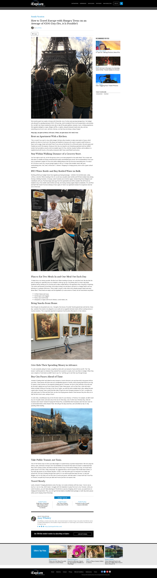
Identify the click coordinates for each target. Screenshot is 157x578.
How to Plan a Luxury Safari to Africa (94, 562)
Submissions (89, 572)
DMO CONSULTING (107, 3)
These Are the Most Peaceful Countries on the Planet (57, 562)
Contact (65, 572)
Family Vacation (37, 17)
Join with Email (82, 534)
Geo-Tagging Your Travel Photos (107, 86)
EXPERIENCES (83, 3)
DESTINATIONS (74, 3)
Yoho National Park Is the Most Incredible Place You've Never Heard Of (113, 563)
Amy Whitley (39, 28)
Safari (87, 559)
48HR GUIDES (91, 3)
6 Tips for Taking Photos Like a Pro (108, 52)
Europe (97, 66)
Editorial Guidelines (79, 572)
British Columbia (109, 559)
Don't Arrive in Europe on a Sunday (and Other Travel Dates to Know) (108, 69)
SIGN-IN (116, 3)
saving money (99, 94)
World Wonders (53, 559)
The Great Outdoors (73, 559)
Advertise (58, 572)
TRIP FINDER (98, 3)
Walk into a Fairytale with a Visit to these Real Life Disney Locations (42, 505)
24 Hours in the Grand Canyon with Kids (82, 504)
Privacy (70, 572)
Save (35, 34)
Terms (95, 572)
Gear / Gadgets (99, 84)
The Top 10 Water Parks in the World (62, 504)
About (52, 572)
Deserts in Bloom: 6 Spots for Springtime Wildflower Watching (76, 563)
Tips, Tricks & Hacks (101, 50)
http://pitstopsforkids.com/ (53, 526)
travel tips (106, 94)
